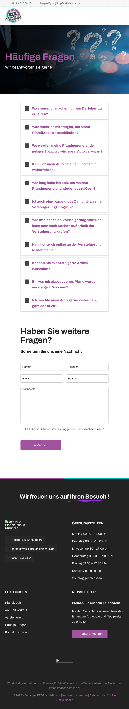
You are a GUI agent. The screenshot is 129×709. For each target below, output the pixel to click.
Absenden (41, 445)
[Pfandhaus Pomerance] (13, 10)
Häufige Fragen (16, 625)
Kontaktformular (16, 632)
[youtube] (23, 566)
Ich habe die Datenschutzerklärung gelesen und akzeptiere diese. (64, 429)
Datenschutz (97, 695)
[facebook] (113, 3)
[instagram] (121, 3)
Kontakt (67, 695)
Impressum (81, 695)
